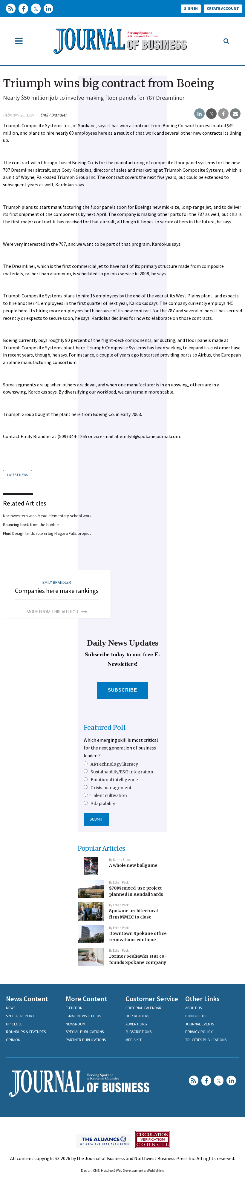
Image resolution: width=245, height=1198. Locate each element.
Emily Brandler (53, 115)
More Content (86, 998)
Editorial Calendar (143, 1007)
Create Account (223, 8)
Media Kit (133, 1039)
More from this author (52, 611)
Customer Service (151, 998)
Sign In (191, 8)
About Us (193, 1007)
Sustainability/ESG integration (122, 772)
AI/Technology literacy (114, 764)
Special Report (20, 1016)
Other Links (202, 998)
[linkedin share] (199, 114)
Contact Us (195, 1016)
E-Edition (74, 1007)
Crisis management (111, 787)
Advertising (136, 1024)
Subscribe (122, 689)
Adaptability (103, 803)
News (10, 1007)
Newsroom (75, 1024)
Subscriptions (138, 1031)
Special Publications (85, 1031)
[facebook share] (223, 114)
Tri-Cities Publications (205, 1039)
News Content (27, 998)
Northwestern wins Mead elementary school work (47, 515)
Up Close (14, 1024)
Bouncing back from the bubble (31, 524)
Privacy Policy (199, 1031)
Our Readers (137, 1016)
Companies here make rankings (57, 591)
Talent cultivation (109, 795)
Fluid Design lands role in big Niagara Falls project (47, 533)
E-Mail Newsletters (83, 1016)
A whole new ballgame (133, 865)
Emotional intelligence (114, 779)
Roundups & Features (26, 1031)
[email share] (235, 114)
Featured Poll (105, 728)
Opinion (13, 1039)
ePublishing (155, 1170)
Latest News (17, 474)
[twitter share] (211, 114)
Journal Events (199, 1024)
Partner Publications (86, 1039)
